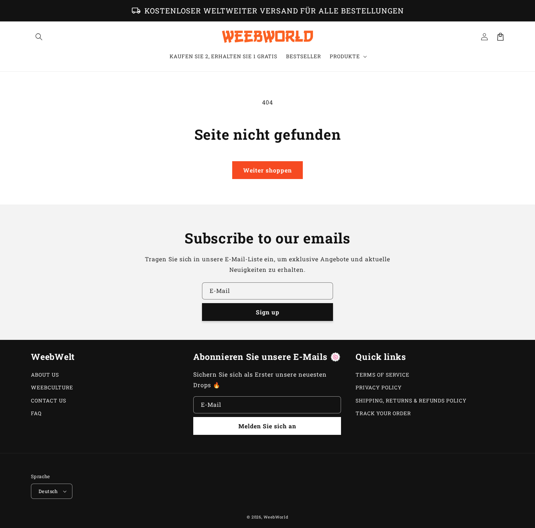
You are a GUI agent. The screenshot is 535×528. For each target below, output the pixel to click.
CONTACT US (48, 400)
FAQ (36, 413)
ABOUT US (45, 374)
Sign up (268, 312)
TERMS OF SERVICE (382, 374)
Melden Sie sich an (267, 426)
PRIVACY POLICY (378, 387)
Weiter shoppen (267, 170)
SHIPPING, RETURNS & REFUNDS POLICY (411, 400)
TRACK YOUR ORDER (383, 413)
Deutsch (48, 491)
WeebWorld (275, 517)
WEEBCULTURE (52, 387)
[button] (39, 37)
